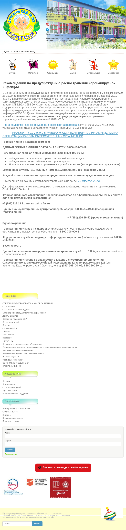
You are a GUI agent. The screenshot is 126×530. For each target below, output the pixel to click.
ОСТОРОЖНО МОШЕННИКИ (15, 363)
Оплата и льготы (10, 412)
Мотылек (33, 73)
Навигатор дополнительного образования (22, 344)
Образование (8, 306)
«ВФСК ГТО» (8, 341)
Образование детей (11, 387)
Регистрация (11, 454)
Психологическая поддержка (15, 394)
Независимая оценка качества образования (23, 353)
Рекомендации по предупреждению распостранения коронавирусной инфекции (39, 347)
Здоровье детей (9, 390)
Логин (7, 433)
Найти (37, 523)
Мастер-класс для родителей (16, 409)
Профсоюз (7, 338)
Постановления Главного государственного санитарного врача (41, 124)
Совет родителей (10, 322)
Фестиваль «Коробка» (12, 360)
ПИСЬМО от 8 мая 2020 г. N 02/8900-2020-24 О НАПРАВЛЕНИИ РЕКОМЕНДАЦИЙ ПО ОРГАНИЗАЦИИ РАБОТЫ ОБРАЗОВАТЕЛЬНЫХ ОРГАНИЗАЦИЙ (60, 135)
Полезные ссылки (10, 421)
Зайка (73, 73)
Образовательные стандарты (16, 309)
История (6, 325)
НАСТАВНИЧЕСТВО (11, 366)
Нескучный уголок (10, 356)
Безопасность (9, 335)
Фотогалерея (8, 384)
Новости (6, 381)
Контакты (6, 331)
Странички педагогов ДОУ (14, 319)
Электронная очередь (12, 418)
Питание (6, 415)
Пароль (8, 441)
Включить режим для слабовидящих (65, 467)
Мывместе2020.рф (88, 181)
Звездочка (113, 73)
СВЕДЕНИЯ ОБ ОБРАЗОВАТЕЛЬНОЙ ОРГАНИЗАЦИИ (27, 303)
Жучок (12, 73)
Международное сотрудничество (17, 350)
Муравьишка (93, 73)
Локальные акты (10, 316)
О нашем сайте (9, 328)
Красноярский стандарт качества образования (24, 313)
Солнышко (53, 73)
